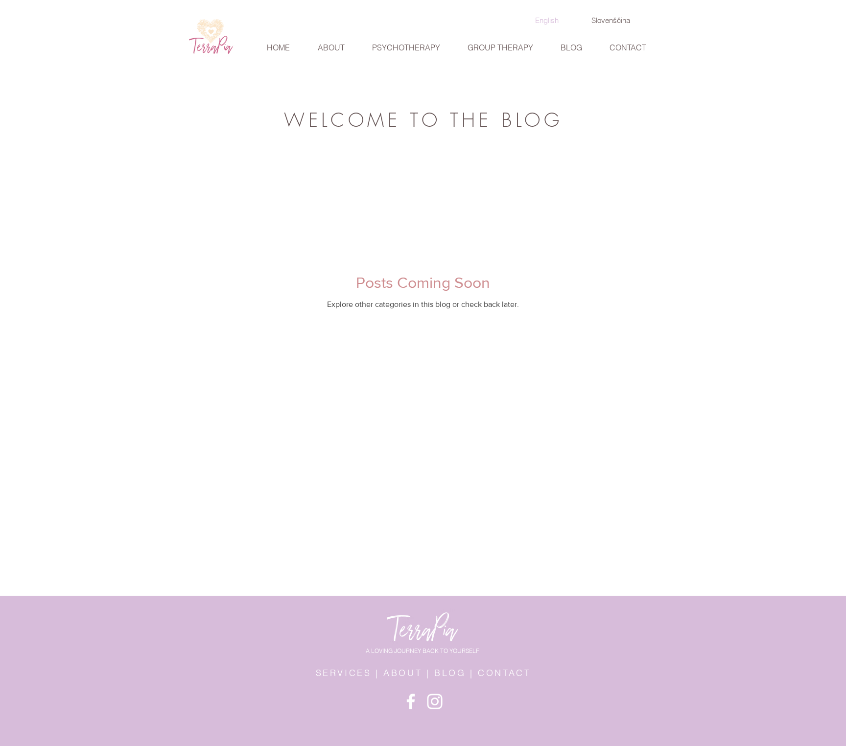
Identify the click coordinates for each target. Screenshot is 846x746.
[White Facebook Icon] (410, 701)
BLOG (450, 672)
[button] (406, 43)
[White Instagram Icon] (434, 701)
